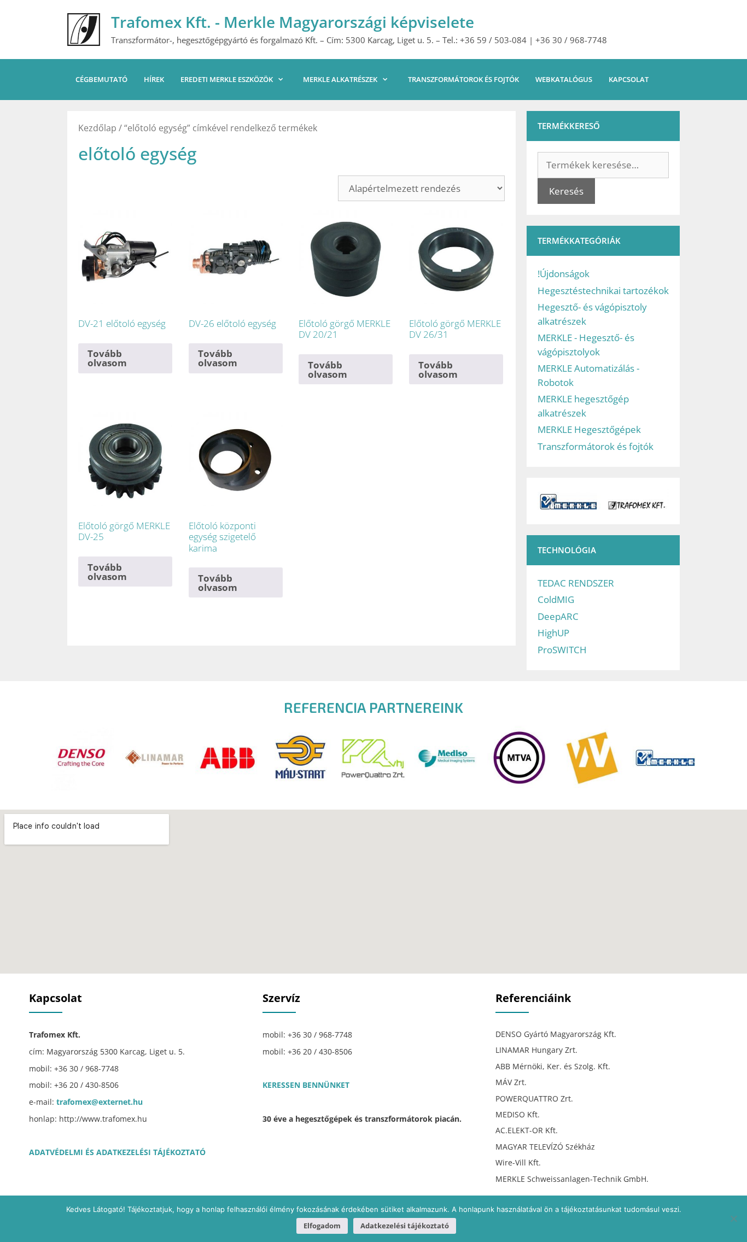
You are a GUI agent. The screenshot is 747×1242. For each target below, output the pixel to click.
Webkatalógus (563, 79)
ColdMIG (556, 599)
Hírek (154, 79)
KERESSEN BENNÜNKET (305, 1085)
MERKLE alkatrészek (340, 79)
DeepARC (558, 616)
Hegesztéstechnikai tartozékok (603, 290)
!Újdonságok (564, 273)
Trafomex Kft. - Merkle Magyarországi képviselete (292, 21)
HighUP (553, 632)
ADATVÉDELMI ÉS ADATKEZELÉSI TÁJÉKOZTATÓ (117, 1152)
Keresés (566, 191)
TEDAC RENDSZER (576, 583)
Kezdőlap (97, 128)
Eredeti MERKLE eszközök (226, 79)
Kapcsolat (629, 79)
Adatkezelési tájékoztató (404, 1226)
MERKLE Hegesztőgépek (589, 429)
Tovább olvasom (107, 358)
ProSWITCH (562, 649)
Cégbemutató (101, 79)
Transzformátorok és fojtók (463, 79)
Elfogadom (322, 1226)
